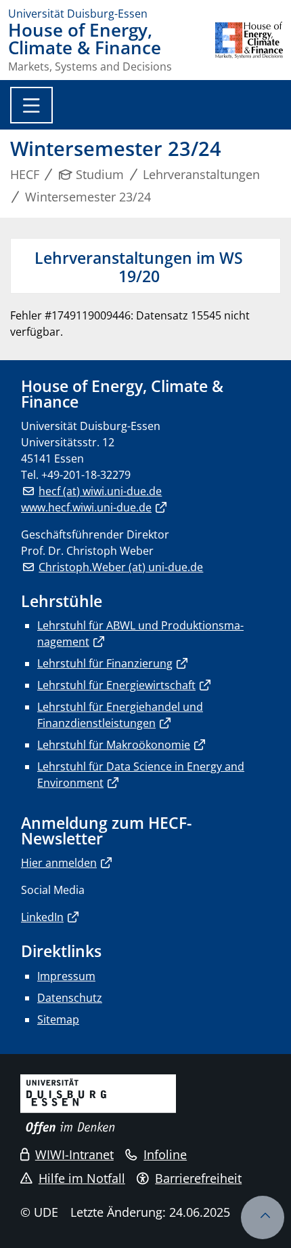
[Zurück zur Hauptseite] (249, 47)
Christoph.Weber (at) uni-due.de (121, 567)
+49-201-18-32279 (86, 474)
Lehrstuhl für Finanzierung (105, 663)
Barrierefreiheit (198, 1178)
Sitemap (58, 1019)
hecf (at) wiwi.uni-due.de (100, 491)
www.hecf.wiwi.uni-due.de (86, 507)
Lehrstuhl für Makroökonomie (113, 744)
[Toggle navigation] (31, 105)
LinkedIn (42, 917)
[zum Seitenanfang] (262, 1217)
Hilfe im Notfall (82, 1178)
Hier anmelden (59, 862)
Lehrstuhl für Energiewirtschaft (116, 685)
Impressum (66, 976)
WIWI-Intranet (74, 1154)
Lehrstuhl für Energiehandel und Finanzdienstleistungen (120, 714)
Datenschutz (69, 997)
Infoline (165, 1154)
